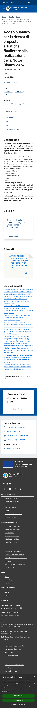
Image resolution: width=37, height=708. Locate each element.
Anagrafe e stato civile (12, 526)
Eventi (7, 595)
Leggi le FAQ (9, 652)
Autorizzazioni (9, 567)
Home (4, 17)
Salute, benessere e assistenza (15, 564)
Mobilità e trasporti (11, 542)
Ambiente (8, 561)
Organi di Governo (11, 498)
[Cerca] (33, 8)
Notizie (7, 577)
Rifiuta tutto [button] (18, 700)
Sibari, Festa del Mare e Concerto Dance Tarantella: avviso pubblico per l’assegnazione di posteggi (17, 317)
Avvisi (18, 17)
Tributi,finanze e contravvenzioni (16, 558)
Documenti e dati (10, 517)
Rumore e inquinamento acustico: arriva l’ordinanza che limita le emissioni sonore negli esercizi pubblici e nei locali (17, 366)
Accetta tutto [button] (18, 696)
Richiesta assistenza (11, 655)
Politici (7, 510)
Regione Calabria (8, 2)
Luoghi (7, 592)
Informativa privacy (11, 671)
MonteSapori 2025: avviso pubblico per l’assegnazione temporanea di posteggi (17, 337)
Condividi (7, 83)
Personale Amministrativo (13, 514)
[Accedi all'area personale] (29, 2)
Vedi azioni (17, 83)
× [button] (35, 676)
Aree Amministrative (12, 501)
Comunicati (8, 580)
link (8, 691)
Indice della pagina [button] (12, 111)
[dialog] (18, 691)
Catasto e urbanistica (12, 539)
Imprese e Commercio (12, 536)
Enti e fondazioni (10, 507)
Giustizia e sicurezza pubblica (14, 555)
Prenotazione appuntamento (14, 646)
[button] (18, 704)
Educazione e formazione (13, 551)
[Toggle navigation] (4, 8)
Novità (11, 17)
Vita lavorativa (9, 533)
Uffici (6, 504)
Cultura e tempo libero (12, 529)
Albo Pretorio (9, 668)
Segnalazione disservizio (13, 649)
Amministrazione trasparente (14, 665)
